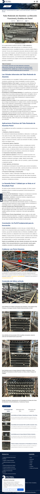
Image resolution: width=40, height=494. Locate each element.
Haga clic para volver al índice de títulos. (6, 406)
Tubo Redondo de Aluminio (20, 43)
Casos (30, 462)
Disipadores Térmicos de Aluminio (9, 473)
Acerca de (31, 459)
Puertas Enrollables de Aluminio (8, 467)
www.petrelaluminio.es (15, 243)
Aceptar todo (20, 489)
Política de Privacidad (33, 468)
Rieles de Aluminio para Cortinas (8, 465)
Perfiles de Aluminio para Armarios (9, 468)
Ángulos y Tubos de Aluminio (8, 460)
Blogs (30, 464)
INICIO (4, 10)
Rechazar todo (13, 489)
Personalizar (7, 489)
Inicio (30, 457)
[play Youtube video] (20, 261)
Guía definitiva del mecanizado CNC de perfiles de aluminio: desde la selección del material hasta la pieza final (18, 336)
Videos (30, 461)
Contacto (31, 466)
